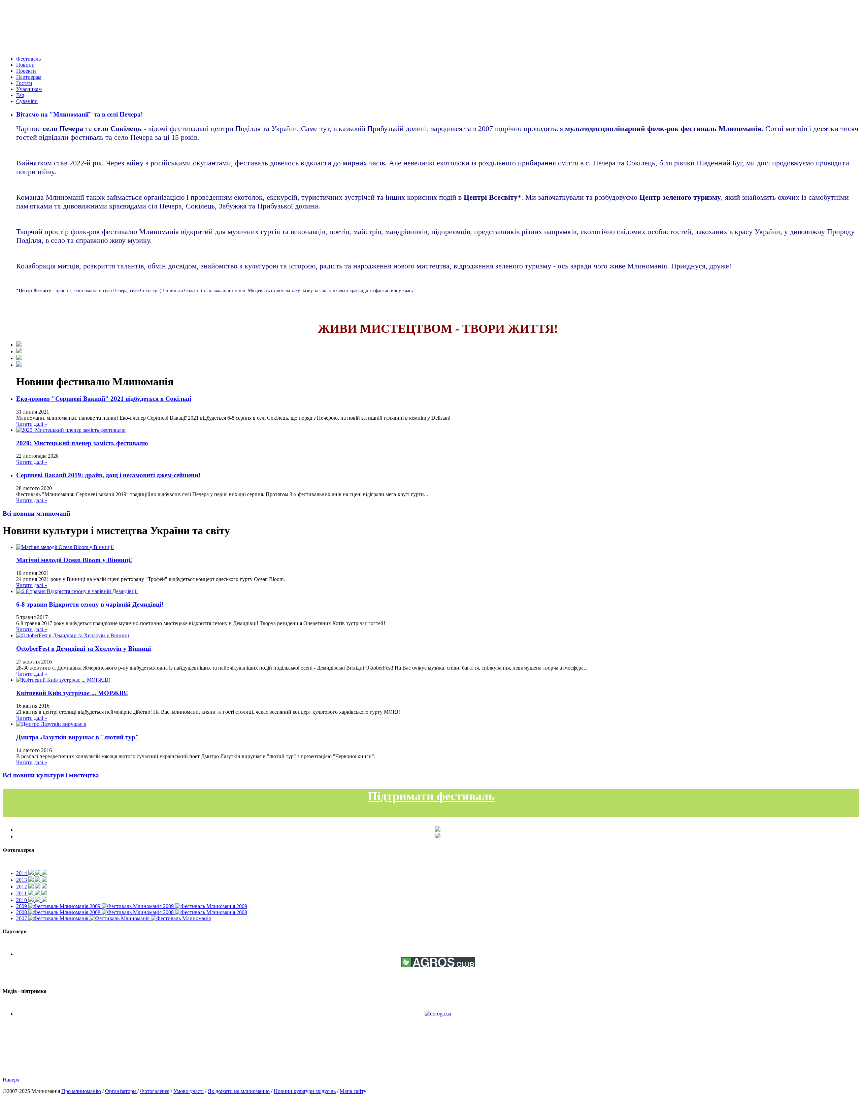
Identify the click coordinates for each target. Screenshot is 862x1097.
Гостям (24, 83)
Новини (25, 65)
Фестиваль (28, 59)
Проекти (26, 71)
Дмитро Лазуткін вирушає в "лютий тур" (77, 737)
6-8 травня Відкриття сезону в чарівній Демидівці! (89, 604)
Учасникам (29, 89)
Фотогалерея (154, 1091)
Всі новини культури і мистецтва (51, 775)
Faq (20, 95)
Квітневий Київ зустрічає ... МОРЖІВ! (72, 693)
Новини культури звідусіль (305, 1091)
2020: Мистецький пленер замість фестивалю (82, 443)
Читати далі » (31, 424)
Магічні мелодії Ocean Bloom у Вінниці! (74, 559)
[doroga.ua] (438, 1014)
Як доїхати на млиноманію (239, 1091)
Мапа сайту (353, 1091)
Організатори (121, 1091)
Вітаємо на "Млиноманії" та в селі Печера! (79, 114)
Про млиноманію (81, 1091)
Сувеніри (27, 101)
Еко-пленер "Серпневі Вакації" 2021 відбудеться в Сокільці (103, 398)
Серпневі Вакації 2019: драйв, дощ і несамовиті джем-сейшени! (108, 475)
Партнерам (28, 77)
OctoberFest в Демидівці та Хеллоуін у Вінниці (83, 648)
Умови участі (188, 1091)
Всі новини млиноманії (36, 513)
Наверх (11, 1080)
